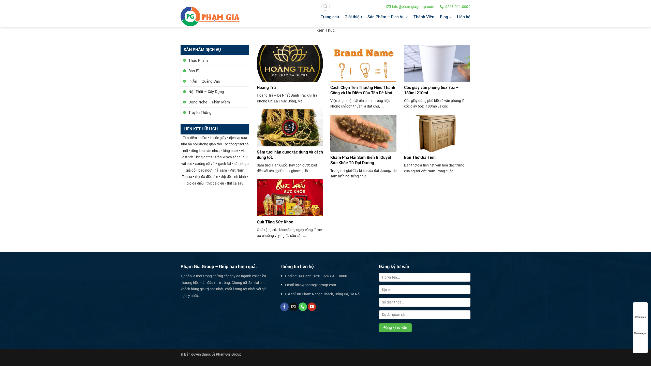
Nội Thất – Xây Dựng (206, 91)
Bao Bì (193, 71)
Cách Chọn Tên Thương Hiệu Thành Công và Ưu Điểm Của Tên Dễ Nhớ (362, 90)
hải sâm (220, 170)
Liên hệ (463, 16)
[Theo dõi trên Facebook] (284, 306)
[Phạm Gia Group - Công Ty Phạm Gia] (210, 16)
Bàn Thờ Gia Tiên (420, 157)
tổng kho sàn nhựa (205, 151)
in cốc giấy (218, 138)
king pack (230, 151)
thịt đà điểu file (206, 177)
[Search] (325, 7)
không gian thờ (210, 144)
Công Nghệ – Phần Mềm (209, 102)
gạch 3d (224, 164)
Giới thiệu (353, 16)
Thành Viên (423, 16)
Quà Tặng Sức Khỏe (275, 222)
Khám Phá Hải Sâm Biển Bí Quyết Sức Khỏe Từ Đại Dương (360, 160)
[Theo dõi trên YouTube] (312, 306)
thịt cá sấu (235, 183)
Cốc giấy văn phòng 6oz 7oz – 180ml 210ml (431, 90)
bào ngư (205, 170)
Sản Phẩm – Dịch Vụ (386, 16)
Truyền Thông (199, 112)
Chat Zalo (640, 316)
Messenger (640, 333)
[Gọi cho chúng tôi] (303, 306)
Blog (444, 16)
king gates (204, 157)
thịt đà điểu (215, 183)
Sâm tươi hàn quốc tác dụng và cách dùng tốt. (290, 155)
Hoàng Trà (266, 87)
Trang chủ (330, 16)
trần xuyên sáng (228, 157)
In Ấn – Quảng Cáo (204, 81)
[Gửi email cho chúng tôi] (293, 306)
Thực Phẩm (198, 60)
